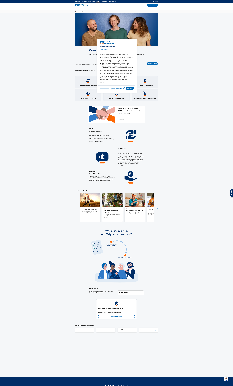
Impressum (102, 51)
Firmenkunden (84, 1)
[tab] (77, 9)
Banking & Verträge (91, 1)
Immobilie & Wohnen (112, 1)
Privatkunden (77, 1)
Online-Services (104, 1)
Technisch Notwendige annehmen (117, 88)
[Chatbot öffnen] (226, 379)
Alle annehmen (130, 88)
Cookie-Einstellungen (104, 88)
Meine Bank (98, 1)
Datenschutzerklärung (104, 49)
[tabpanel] (90, 207)
